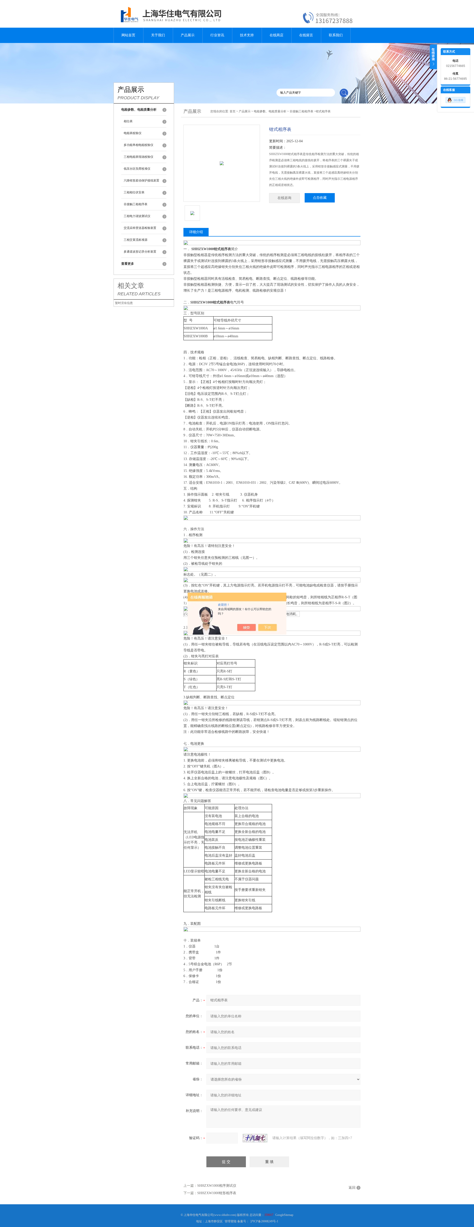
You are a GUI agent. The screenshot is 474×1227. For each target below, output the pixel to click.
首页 (233, 111)
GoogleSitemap (284, 1215)
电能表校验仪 (132, 133)
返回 (352, 1187)
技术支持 (247, 35)
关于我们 (158, 35)
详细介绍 (196, 232)
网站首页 (128, 35)
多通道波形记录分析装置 (140, 251)
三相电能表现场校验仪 (138, 157)
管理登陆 (231, 1221)
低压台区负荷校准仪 (137, 168)
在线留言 (306, 35)
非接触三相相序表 (135, 204)
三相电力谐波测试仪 (137, 216)
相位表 (128, 121)
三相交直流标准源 (135, 239)
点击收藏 (320, 198)
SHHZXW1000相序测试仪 (216, 1185)
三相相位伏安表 (134, 192)
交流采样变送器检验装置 (140, 228)
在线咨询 (284, 198)
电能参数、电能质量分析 (270, 111)
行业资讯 (217, 35)
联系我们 (336, 35)
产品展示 (188, 35)
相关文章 (131, 285)
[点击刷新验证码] (255, 1138)
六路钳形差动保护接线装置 (141, 180)
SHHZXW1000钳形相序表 (216, 1193)
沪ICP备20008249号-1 (264, 1221)
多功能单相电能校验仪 (138, 145)
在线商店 (276, 35)
